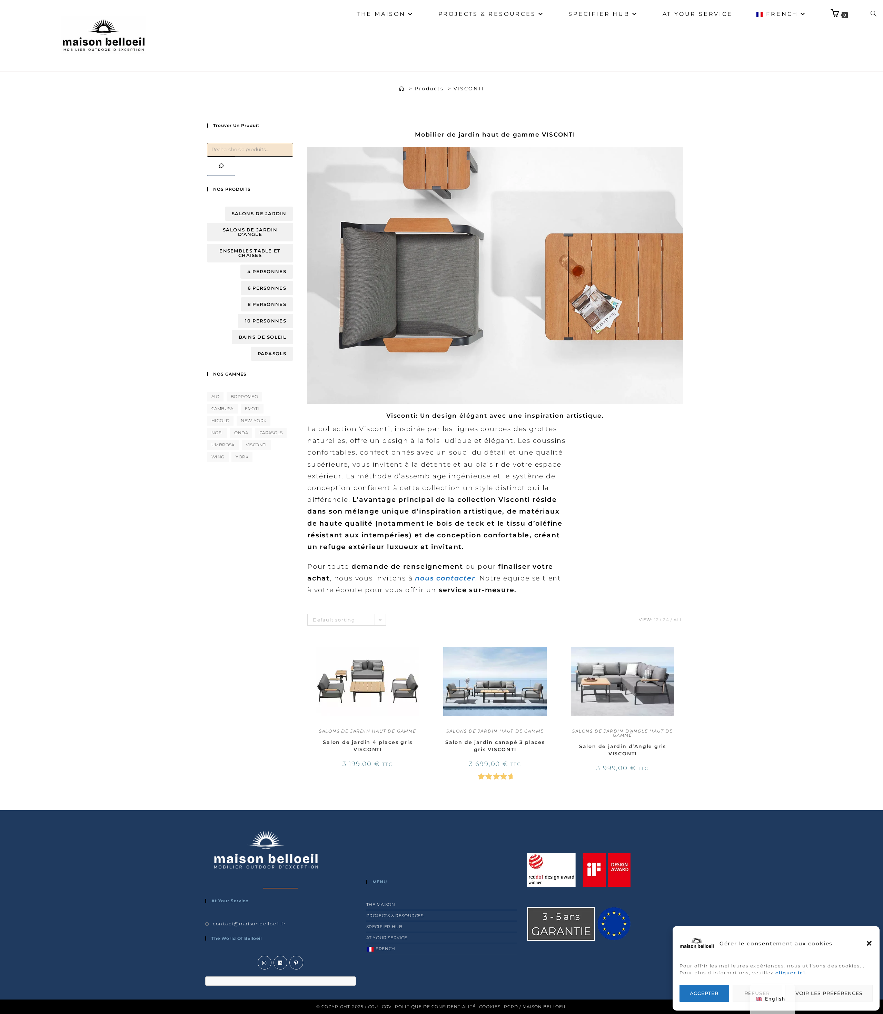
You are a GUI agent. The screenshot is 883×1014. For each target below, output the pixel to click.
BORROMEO (244, 396)
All (678, 619)
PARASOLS (270, 432)
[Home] (402, 89)
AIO (215, 396)
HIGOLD (220, 420)
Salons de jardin (259, 213)
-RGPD (510, 1006)
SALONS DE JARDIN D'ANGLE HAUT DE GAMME (622, 733)
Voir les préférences (829, 993)
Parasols (272, 353)
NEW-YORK (253, 420)
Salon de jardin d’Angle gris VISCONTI (622, 750)
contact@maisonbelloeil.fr (249, 923)
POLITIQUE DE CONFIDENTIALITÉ (435, 1006)
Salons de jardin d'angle (250, 232)
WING (218, 456)
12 (656, 619)
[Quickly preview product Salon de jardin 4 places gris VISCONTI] (426, 652)
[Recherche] (221, 166)
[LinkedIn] (280, 963)
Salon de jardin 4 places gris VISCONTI (367, 746)
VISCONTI (469, 89)
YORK (242, 456)
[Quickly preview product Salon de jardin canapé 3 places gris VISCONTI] (553, 652)
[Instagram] (264, 963)
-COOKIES (489, 1006)
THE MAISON (380, 904)
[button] (869, 943)
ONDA (241, 432)
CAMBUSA (222, 408)
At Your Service (386, 937)
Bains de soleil (263, 337)
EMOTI (252, 408)
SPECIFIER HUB (384, 926)
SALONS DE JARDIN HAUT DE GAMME (367, 731)
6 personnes (267, 288)
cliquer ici (790, 972)
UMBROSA (223, 444)
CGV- (388, 1006)
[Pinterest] (296, 963)
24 (666, 619)
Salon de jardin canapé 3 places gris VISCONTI (495, 746)
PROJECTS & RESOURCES (395, 915)
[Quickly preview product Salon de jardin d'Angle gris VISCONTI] (681, 652)
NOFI (217, 432)
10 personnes (265, 321)
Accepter (704, 993)
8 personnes (267, 304)
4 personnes (266, 271)
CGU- (374, 1006)
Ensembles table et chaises (249, 253)
